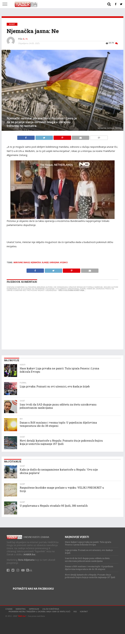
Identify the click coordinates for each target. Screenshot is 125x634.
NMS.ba (22, 616)
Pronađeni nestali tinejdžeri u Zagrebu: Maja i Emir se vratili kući (39, 611)
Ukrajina (54, 262)
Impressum (34, 608)
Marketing (21, 608)
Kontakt (84, 611)
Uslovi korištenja (50, 608)
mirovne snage (22, 262)
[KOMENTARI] (99, 137)
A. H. (25, 38)
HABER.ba (29, 554)
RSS (75, 611)
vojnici (64, 262)
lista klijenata (26, 559)
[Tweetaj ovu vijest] (44, 137)
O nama (8, 608)
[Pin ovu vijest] (63, 137)
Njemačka (36, 262)
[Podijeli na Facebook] (26, 137)
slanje (45, 262)
